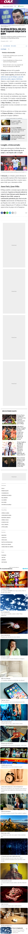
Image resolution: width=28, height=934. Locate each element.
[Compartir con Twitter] (4, 213)
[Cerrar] (26, 928)
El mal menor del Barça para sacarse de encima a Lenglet (13, 56)
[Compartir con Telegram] (10, 213)
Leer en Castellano (4, 3)
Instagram (4, 562)
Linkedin (3, 559)
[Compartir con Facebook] (2, 213)
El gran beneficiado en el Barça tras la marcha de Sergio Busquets (12, 61)
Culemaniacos (5, 493)
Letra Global (4, 526)
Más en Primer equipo (9, 411)
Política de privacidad (6, 542)
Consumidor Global (6, 515)
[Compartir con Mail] (13, 213)
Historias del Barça (6, 504)
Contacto (3, 537)
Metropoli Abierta (6, 517)
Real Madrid (4, 497)
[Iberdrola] (21, 6)
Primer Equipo (4, 490)
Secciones (3, 502)
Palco (2, 488)
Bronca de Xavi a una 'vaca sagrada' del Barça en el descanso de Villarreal (13, 65)
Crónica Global (5, 513)
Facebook (3, 555)
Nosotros (3, 535)
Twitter (3, 557)
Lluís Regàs (3, 49)
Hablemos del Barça (6, 495)
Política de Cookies (6, 544)
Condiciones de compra (7, 546)
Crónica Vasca (5, 520)
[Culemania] (15, 1)
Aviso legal (4, 539)
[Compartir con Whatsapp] (7, 213)
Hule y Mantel (4, 524)
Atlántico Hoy (5, 522)
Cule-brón (4, 500)
